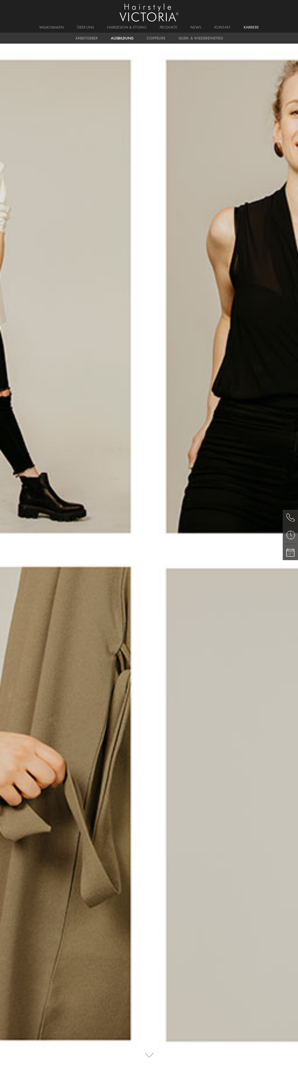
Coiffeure (156, 38)
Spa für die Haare (106, 26)
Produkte (168, 27)
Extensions (146, 26)
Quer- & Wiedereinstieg (200, 38)
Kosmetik (205, 26)
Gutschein (237, 26)
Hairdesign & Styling (127, 27)
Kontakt (222, 27)
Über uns (85, 27)
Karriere (251, 27)
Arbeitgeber (86, 38)
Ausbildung (122, 38)
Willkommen (51, 27)
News (195, 27)
